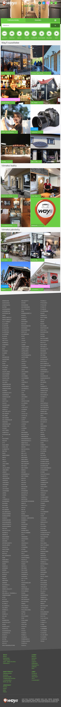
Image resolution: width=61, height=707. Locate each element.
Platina (5, 692)
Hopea (5, 688)
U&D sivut (28, 6)
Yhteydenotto (6, 660)
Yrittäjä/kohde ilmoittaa (9, 678)
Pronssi (5, 686)
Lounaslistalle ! (35, 680)
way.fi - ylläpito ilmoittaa (9, 661)
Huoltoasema (35, 665)
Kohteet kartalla (7, 676)
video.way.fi (35, 676)
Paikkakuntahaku (7, 673)
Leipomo (34, 661)
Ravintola (34, 658)
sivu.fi (33, 678)
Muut (33, 668)
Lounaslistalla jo (7, 680)
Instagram (34, 675)
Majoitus (34, 656)
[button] (55, 20)
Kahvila (33, 660)
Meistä (5, 656)
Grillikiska (34, 666)
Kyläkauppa (35, 663)
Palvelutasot (6, 663)
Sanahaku (5, 675)
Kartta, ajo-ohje (7, 682)
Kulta (4, 690)
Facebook (34, 673)
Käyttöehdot (6, 658)
